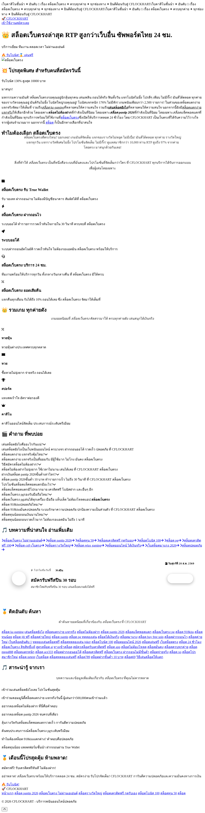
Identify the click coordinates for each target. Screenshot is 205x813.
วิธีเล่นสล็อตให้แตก (149, 657)
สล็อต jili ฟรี (21, 637)
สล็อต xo (175, 652)
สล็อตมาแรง (129, 637)
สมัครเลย (22, 23)
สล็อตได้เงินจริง (108, 637)
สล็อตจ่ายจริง (159, 652)
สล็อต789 (83, 657)
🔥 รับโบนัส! (10, 55)
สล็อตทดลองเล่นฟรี (62, 657)
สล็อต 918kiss (184, 632)
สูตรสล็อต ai (44, 647)
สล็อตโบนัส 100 (102, 642)
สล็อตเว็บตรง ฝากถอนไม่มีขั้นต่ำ (126, 652)
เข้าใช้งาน (9, 23)
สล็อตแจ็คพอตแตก (138, 632)
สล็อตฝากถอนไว (176, 637)
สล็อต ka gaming (13, 632)
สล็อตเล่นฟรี (150, 642)
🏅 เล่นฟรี (26, 55)
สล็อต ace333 (44, 652)
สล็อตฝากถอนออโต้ (67, 652)
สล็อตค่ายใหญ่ (40, 637)
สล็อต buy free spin (151, 637)
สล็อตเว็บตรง (70, 117)
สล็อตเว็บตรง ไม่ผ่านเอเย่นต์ (58, 793)
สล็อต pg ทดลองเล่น (83, 637)
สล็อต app (113, 647)
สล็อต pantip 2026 (113, 632)
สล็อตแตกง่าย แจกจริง (60, 632)
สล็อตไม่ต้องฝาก (88, 632)
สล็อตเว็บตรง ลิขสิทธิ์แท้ (18, 647)
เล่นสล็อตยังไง (34, 632)
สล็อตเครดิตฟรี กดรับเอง (120, 793)
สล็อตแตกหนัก (24, 652)
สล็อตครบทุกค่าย (176, 647)
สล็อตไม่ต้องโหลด (134, 647)
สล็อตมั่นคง (155, 647)
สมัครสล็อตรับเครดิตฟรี (89, 647)
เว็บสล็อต (42, 657)
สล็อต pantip (60, 637)
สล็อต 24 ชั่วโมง (190, 642)
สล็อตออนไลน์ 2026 (127, 642)
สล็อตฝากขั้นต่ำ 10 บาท (107, 657)
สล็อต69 (130, 657)
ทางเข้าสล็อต (63, 647)
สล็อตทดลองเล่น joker (75, 642)
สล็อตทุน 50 (168, 793)
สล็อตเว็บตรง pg (163, 632)
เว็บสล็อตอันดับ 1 (20, 642)
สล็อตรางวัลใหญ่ (90, 793)
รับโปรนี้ (182, 578)
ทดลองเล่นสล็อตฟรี (46, 642)
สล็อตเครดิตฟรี (92, 652)
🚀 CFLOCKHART (15, 18)
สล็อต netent (27, 657)
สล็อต (50, 122)
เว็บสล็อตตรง (169, 642)
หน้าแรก (8, 793)
